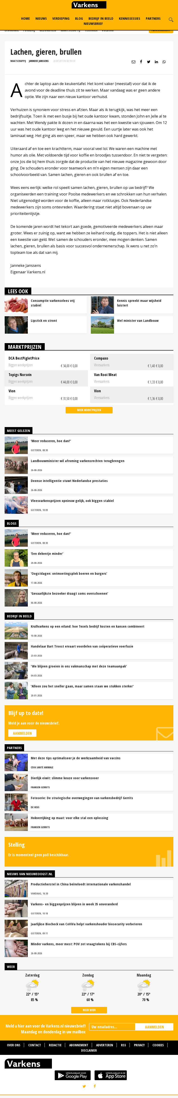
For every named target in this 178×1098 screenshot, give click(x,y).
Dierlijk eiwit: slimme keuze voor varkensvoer (65, 778)
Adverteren (104, 1045)
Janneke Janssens (39, 61)
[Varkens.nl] (89, 1065)
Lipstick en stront (44, 320)
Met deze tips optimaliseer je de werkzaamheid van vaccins (76, 758)
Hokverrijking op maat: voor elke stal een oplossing (69, 817)
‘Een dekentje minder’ (47, 553)
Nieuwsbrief (93, 23)
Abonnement (78, 1045)
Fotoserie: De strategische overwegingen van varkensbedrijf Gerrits (82, 797)
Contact (34, 1045)
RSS (123, 1045)
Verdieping (61, 18)
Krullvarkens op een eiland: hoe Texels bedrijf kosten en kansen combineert (87, 626)
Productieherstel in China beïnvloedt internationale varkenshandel (81, 884)
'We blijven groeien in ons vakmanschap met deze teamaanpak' (79, 666)
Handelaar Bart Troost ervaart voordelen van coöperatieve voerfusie (82, 646)
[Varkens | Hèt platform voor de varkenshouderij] (89, 5)
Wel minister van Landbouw (138, 320)
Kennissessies (129, 18)
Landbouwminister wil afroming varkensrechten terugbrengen (77, 460)
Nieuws (41, 18)
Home (25, 18)
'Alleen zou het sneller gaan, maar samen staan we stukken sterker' (82, 686)
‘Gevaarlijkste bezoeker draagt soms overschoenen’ (69, 593)
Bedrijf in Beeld (101, 18)
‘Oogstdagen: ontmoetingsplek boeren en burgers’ (69, 573)
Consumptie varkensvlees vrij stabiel (53, 302)
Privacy (139, 1045)
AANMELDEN (154, 1027)
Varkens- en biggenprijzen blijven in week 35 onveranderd (74, 904)
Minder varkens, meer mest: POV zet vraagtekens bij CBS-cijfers (79, 944)
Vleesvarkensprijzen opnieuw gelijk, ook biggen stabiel (72, 500)
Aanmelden (22, 733)
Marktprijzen (24, 347)
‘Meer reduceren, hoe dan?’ (51, 440)
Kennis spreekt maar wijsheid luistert (139, 302)
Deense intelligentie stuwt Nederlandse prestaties (69, 480)
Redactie (55, 1045)
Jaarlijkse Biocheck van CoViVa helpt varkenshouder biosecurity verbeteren (86, 924)
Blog (79, 18)
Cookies (158, 1045)
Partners (153, 18)
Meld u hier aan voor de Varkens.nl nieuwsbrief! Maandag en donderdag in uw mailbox (46, 1028)
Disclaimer (89, 1050)
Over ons (13, 1045)
